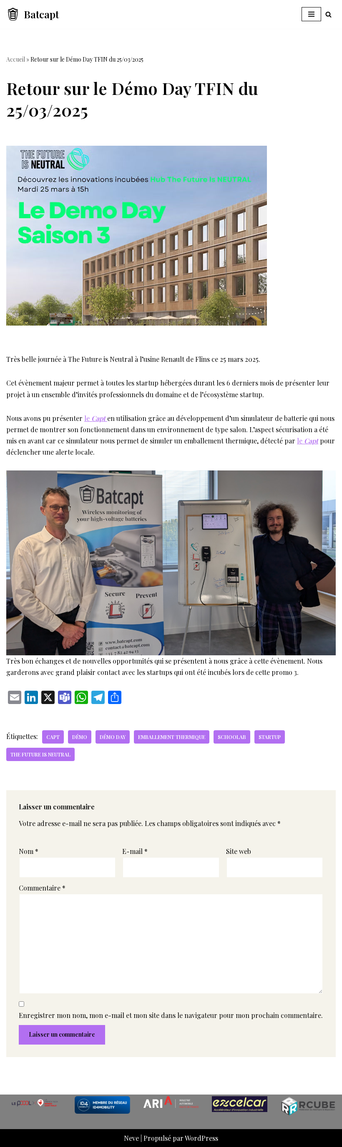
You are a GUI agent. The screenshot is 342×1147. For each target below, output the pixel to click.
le (95, 418)
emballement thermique (171, 737)
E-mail (135, 851)
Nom (28, 851)
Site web (238, 851)
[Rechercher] (328, 14)
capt (53, 737)
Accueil (15, 59)
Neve (131, 1138)
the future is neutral (40, 754)
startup (270, 737)
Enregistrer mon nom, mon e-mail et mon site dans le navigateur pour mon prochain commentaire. (171, 1015)
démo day (113, 737)
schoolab (232, 737)
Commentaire (42, 887)
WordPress (201, 1138)
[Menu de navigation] (311, 14)
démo (79, 737)
